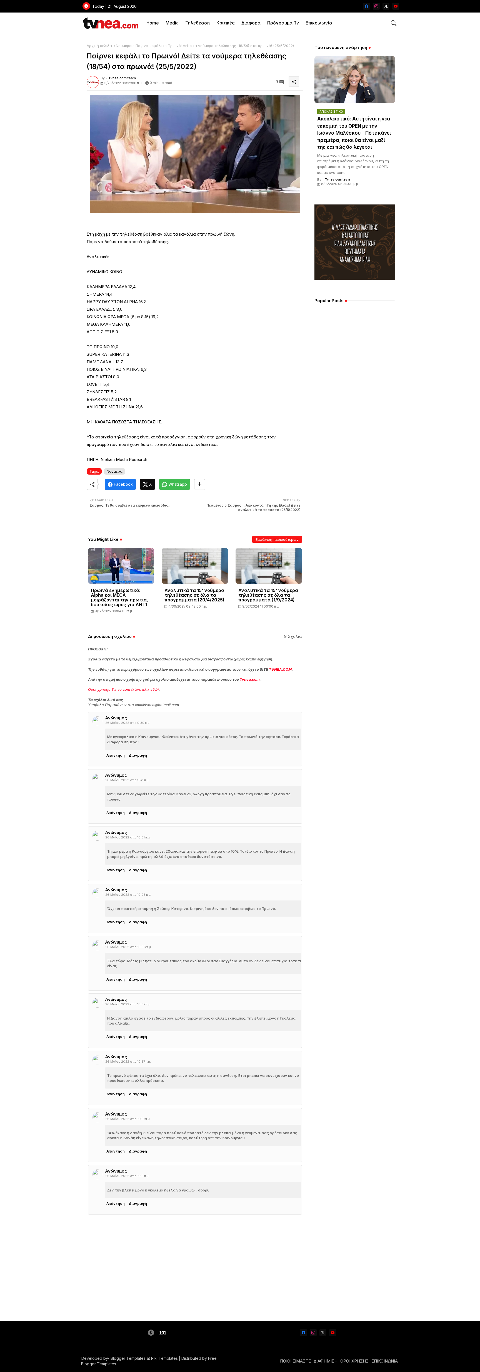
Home (152, 23)
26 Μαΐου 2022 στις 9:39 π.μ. (127, 723)
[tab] (152, 23)
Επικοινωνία (319, 23)
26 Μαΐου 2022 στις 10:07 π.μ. (128, 1004)
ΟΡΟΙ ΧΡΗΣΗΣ (354, 1361)
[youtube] (395, 6)
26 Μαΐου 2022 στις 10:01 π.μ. (128, 837)
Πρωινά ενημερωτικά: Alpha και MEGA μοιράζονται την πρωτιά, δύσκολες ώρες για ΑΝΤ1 (119, 597)
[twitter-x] (385, 6)
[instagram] (376, 6)
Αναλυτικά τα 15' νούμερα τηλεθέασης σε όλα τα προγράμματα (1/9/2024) (268, 595)
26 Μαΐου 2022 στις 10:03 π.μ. (128, 895)
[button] (393, 23)
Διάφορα (251, 23)
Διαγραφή (138, 755)
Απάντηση (115, 755)
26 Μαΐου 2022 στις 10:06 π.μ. (128, 947)
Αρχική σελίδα (99, 45)
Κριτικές (225, 23)
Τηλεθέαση (197, 23)
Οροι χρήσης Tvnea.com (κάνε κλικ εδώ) (123, 689)
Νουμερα (124, 45)
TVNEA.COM (280, 669)
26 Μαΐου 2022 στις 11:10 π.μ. (127, 1176)
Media (172, 23)
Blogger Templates (128, 1358)
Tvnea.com (250, 679)
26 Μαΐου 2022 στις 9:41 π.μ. (127, 780)
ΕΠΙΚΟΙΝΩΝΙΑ (384, 1361)
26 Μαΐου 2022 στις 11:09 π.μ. (128, 1119)
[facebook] (366, 6)
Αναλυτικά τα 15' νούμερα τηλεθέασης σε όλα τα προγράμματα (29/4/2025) (194, 595)
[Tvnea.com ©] (110, 23)
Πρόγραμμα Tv (283, 23)
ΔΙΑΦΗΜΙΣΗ (326, 1361)
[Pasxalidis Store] (354, 278)
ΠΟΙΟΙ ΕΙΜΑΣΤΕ (295, 1361)
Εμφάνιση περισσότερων (277, 539)
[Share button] (199, 484)
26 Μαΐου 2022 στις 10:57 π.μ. (128, 1061)
